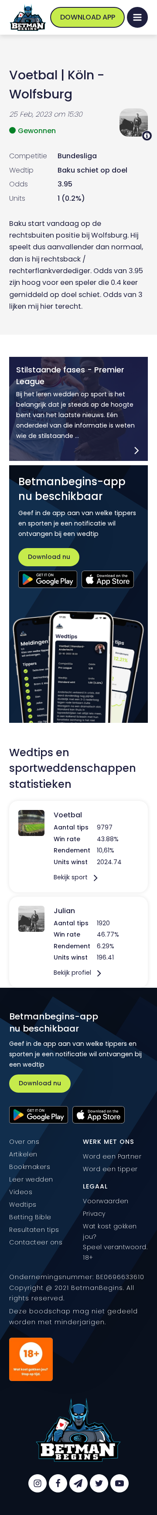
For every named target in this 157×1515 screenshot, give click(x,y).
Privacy (94, 1213)
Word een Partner (112, 1156)
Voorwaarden (106, 1201)
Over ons (24, 1141)
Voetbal (33, 75)
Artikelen (23, 1154)
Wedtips (23, 1204)
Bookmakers (29, 1166)
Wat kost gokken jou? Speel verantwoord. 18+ (115, 1242)
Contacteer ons (35, 1242)
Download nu (49, 556)
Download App (87, 17)
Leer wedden (31, 1179)
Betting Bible (30, 1217)
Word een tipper (110, 1169)
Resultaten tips (34, 1229)
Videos (20, 1192)
